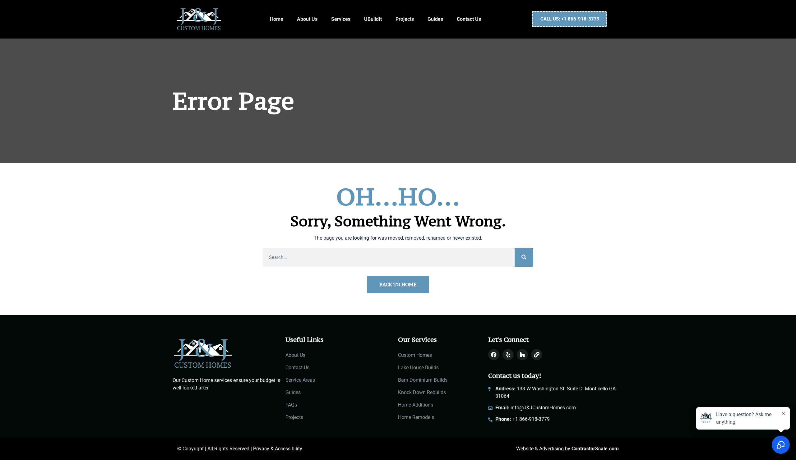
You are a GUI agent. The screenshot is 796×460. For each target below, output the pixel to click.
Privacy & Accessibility (277, 449)
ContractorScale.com (595, 449)
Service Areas (300, 380)
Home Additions (415, 405)
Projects (405, 19)
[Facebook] (493, 354)
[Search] (524, 257)
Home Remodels (416, 417)
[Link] (536, 354)
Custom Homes (415, 355)
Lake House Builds (418, 367)
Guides (435, 19)
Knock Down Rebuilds (422, 392)
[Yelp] (508, 354)
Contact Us (469, 19)
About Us (307, 19)
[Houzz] (522, 354)
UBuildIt (373, 19)
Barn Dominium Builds (422, 380)
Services (340, 19)
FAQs (291, 405)
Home (276, 19)
